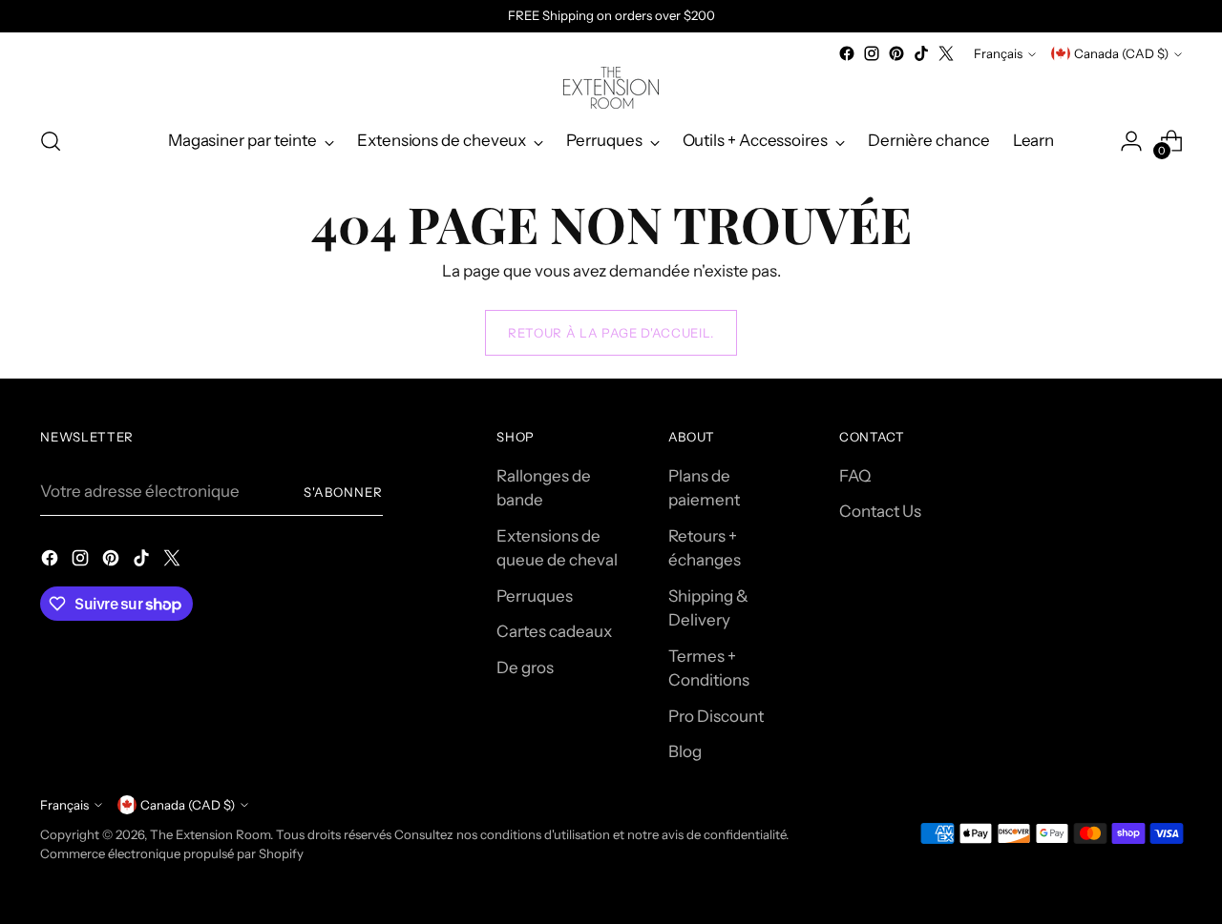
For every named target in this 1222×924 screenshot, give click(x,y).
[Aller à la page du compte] (1131, 141)
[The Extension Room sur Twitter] (946, 53)
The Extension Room (210, 834)
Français (998, 53)
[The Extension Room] (611, 88)
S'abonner (343, 492)
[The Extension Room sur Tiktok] (921, 53)
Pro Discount (716, 716)
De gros (525, 667)
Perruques (534, 596)
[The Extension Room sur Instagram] (871, 53)
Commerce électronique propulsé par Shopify (172, 853)
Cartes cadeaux (554, 631)
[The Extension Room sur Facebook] (846, 53)
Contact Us (880, 511)
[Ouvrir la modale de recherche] (51, 141)
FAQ (855, 475)
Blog (685, 751)
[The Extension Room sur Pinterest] (896, 53)
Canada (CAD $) (1121, 53)
